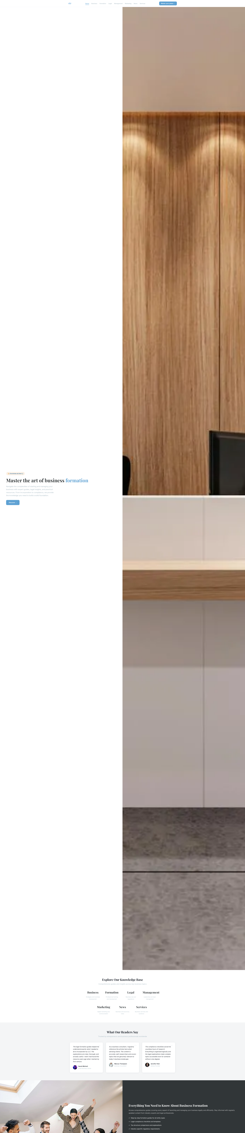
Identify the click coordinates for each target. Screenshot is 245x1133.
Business (94, 3)
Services (142, 3)
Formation (103, 3)
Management (118, 3)
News (135, 3)
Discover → (13, 502)
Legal (110, 3)
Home (87, 3)
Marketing (128, 3)
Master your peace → (168, 3)
